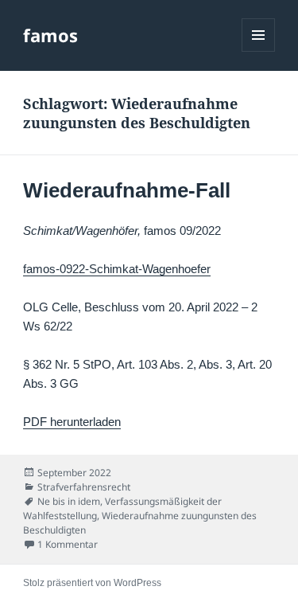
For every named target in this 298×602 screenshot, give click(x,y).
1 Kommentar (67, 544)
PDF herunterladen (72, 421)
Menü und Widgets (258, 51)
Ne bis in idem (68, 501)
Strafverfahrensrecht (83, 487)
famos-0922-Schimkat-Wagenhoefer (117, 269)
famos (50, 35)
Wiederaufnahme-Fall (126, 190)
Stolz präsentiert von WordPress (92, 582)
